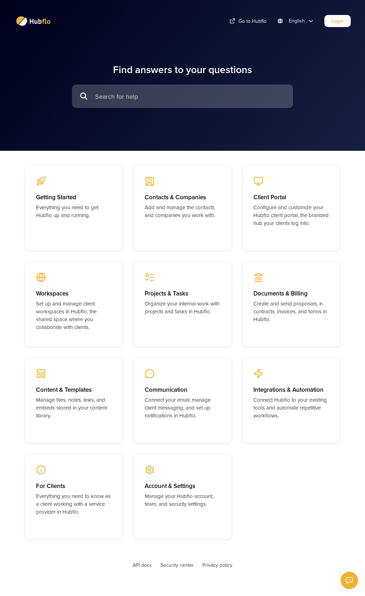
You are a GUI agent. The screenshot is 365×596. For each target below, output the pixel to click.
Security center (177, 564)
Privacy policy (217, 564)
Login (337, 21)
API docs (142, 564)
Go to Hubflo (252, 21)
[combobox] (190, 96)
